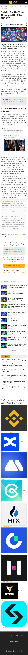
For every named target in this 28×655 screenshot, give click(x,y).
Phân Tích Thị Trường (13, 635)
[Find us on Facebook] (6, 651)
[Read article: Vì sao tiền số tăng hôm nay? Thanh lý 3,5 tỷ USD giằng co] (4, 299)
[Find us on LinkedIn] (10, 651)
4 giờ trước (5, 384)
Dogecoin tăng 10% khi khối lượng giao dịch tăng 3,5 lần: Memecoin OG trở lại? (17, 306)
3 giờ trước (5, 378)
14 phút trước (5, 361)
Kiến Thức (21, 635)
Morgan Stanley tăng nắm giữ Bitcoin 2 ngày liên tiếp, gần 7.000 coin (14, 382)
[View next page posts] (15, 394)
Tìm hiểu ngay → (9, 432)
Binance (17, 257)
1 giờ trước (4, 367)
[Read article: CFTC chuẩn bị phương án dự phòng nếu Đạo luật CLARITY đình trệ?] (4, 287)
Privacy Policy (14, 643)
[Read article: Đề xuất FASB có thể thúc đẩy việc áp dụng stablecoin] (4, 314)
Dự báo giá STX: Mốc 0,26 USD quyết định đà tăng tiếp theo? (16, 292)
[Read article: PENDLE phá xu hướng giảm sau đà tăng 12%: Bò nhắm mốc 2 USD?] (4, 345)
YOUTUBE (5, 272)
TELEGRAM (11, 272)
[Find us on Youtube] (15, 651)
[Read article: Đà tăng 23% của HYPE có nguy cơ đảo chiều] (4, 326)
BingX (11, 257)
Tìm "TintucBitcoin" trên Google (15, 24)
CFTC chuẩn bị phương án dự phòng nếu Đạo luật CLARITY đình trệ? (17, 286)
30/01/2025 (12, 21)
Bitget (15, 259)
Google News (13, 641)
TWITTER (17, 272)
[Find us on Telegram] (13, 651)
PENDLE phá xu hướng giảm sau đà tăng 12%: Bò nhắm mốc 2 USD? (17, 344)
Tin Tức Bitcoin (17, 648)
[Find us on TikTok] (19, 651)
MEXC (22, 257)
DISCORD (22, 272)
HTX (5, 259)
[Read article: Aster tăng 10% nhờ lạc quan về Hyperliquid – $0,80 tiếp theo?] (4, 333)
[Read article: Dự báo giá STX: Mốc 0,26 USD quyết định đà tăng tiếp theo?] (4, 293)
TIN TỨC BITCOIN (12, 270)
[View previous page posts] (13, 394)
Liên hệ (17, 637)
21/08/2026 (10, 288)
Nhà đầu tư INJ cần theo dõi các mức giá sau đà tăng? (16, 319)
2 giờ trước (5, 373)
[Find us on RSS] (17, 651)
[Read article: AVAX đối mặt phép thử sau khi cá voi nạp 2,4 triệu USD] (4, 339)
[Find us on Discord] (21, 651)
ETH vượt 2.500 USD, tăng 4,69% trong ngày (14, 360)
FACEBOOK (21, 270)
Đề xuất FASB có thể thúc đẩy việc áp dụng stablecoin (17, 313)
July (5, 21)
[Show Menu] (2, 2)
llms (17, 641)
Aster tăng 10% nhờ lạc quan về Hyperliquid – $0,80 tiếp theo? (16, 332)
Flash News (11, 637)
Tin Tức (5, 635)
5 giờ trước (5, 390)
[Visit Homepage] (14, 2)
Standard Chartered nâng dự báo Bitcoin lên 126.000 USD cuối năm (14, 376)
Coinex (9, 259)
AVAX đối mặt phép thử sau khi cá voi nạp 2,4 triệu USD (17, 338)
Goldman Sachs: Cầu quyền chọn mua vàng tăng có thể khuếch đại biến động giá (13, 364)
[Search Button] (26, 2)
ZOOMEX (6, 257)
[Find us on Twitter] (8, 651)
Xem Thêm (14, 350)
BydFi (14, 261)
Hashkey (21, 259)
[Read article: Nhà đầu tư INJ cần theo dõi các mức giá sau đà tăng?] (4, 320)
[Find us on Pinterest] (11, 651)
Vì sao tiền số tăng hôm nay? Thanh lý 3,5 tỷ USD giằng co (15, 299)
